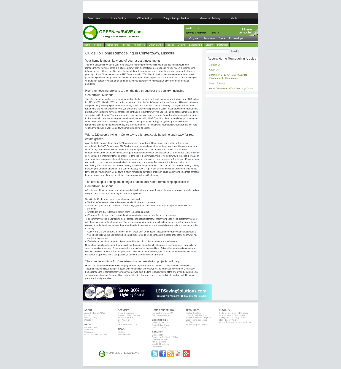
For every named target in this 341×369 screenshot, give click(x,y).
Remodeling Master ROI (162, 313)
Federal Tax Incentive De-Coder (233, 313)
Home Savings (118, 18)
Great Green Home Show (95, 334)
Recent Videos (91, 327)
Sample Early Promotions (197, 324)
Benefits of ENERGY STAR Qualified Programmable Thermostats (228, 76)
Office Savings (145, 18)
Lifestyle (209, 45)
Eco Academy (124, 320)
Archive (121, 332)
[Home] (113, 33)
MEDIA (87, 324)
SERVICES (123, 310)
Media (234, 18)
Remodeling (112, 45)
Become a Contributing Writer (165, 337)
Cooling (181, 45)
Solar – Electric (217, 83)
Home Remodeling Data (196, 315)
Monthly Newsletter (160, 344)
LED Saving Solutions (127, 324)
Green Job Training (210, 18)
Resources (209, 38)
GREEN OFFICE (160, 320)
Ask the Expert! (159, 342)
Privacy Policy (90, 317)
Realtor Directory (193, 313)
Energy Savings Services (176, 18)
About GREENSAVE (94, 313)
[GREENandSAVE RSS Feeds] (170, 356)
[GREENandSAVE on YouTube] (178, 356)
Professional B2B (125, 317)
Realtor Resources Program (198, 317)
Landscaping (195, 45)
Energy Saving (155, 45)
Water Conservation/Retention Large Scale (231, 88)
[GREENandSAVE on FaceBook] (162, 356)
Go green (194, 38)
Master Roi (222, 45)
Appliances (139, 45)
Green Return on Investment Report (235, 322)
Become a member (196, 33)
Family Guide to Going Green (232, 317)
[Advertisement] (127, 6)
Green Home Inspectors (196, 320)
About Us (214, 69)
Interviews (89, 330)
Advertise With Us (160, 339)
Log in (215, 33)
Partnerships (236, 38)
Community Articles (160, 315)
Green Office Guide (160, 325)
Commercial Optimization (129, 315)
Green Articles (124, 334)
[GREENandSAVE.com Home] (102, 353)
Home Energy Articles (229, 320)
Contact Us (215, 64)
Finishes (126, 45)
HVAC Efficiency (159, 327)
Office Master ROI (160, 323)
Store (222, 38)
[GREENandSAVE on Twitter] (154, 356)
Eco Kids (190, 322)
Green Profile (158, 335)
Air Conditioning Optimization (232, 315)
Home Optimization (126, 313)
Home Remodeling (93, 45)
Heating (170, 45)
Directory (88, 320)
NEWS (121, 329)
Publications (89, 332)
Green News (94, 18)
